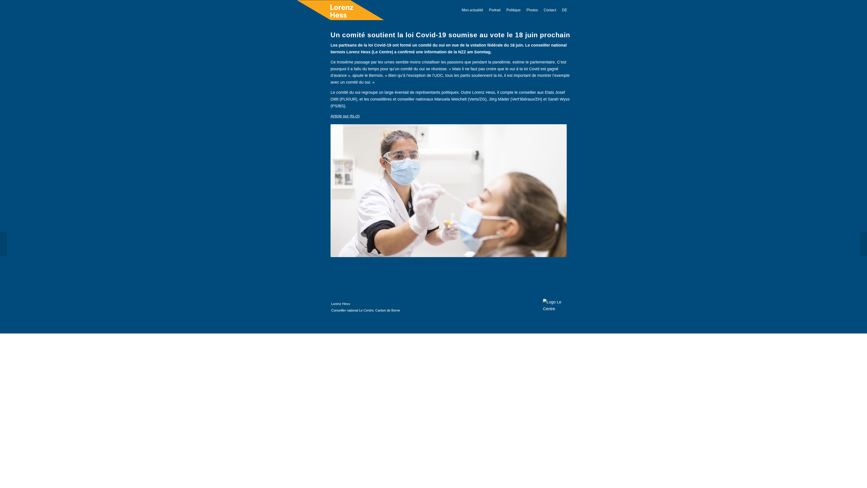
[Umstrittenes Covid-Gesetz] (863, 244)
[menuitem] (472, 10)
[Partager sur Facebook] (337, 270)
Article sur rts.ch (345, 116)
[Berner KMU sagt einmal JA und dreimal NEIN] (3, 244)
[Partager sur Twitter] (350, 270)
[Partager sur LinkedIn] (363, 270)
